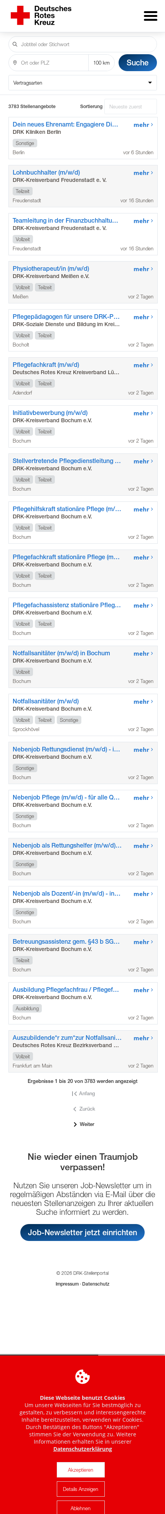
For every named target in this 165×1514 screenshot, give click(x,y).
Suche (137, 62)
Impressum (68, 1284)
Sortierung (91, 106)
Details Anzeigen (80, 1489)
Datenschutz (95, 1284)
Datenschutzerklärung (82, 1448)
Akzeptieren (80, 1470)
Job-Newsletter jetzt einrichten (82, 1232)
